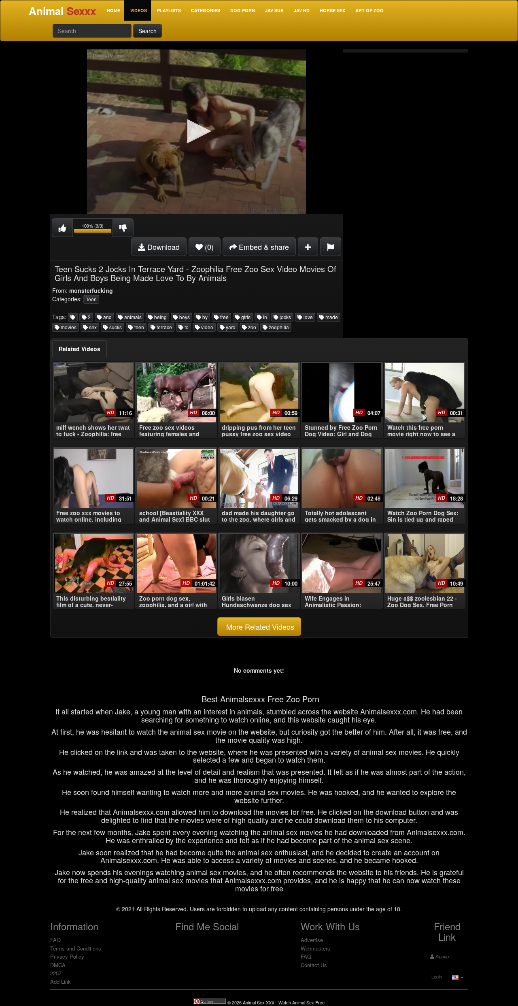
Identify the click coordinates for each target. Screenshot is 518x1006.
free (224, 316)
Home (113, 10)
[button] (196, 131)
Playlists (169, 10)
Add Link (60, 981)
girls (245, 316)
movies (67, 327)
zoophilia (278, 327)
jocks (284, 316)
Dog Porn (242, 10)
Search (147, 31)
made (331, 316)
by (204, 316)
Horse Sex (332, 10)
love (307, 316)
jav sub (274, 10)
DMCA (58, 965)
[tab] (79, 348)
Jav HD (302, 10)
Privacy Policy (67, 956)
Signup (441, 956)
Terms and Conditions (75, 948)
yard (230, 327)
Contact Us (314, 965)
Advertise (312, 940)
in (264, 316)
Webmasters (315, 948)
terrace (163, 327)
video (206, 327)
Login (436, 976)
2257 (56, 973)
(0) (208, 246)
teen (138, 327)
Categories (205, 10)
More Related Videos (259, 626)
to (186, 327)
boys (184, 316)
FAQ (55, 940)
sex (92, 327)
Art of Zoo (369, 10)
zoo (251, 327)
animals (132, 316)
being (160, 316)
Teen (91, 299)
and (107, 316)
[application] (196, 131)
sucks (115, 327)
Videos (138, 10)
